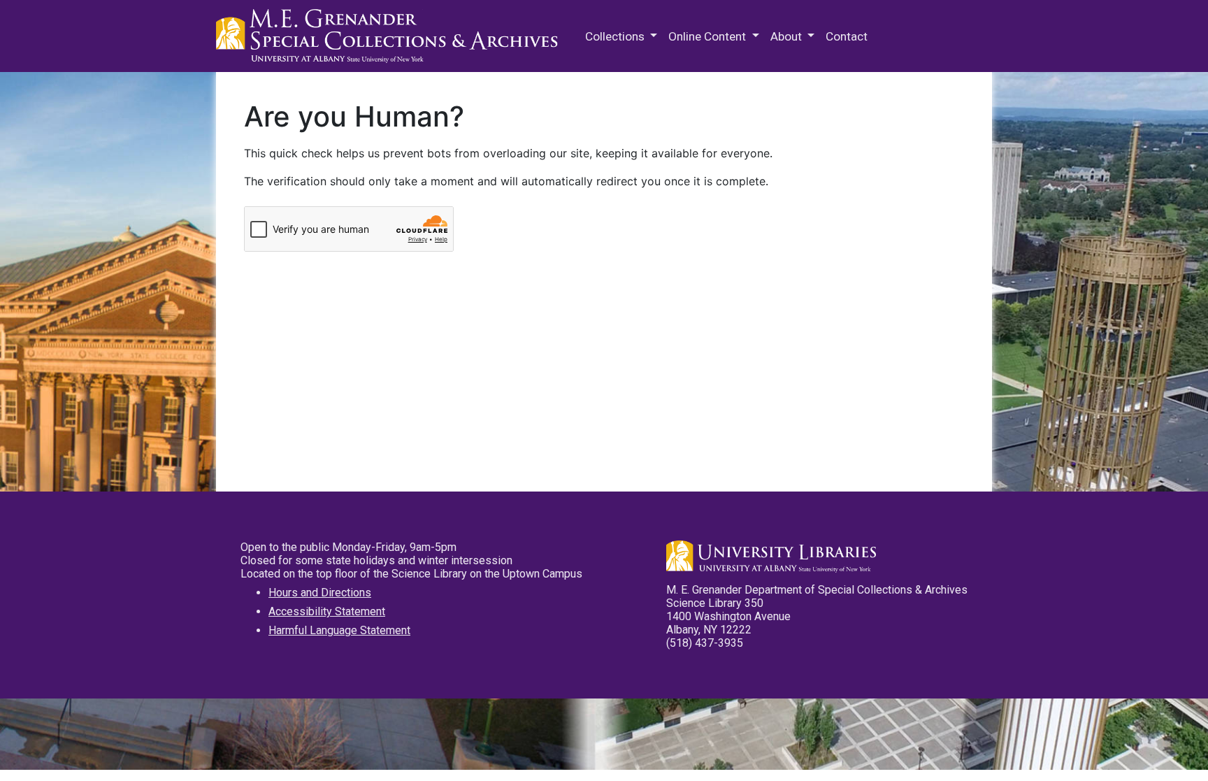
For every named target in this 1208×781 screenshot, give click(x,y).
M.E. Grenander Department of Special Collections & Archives (391, 36)
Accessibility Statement (326, 611)
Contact (847, 36)
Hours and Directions (319, 592)
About (787, 36)
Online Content (708, 36)
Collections (616, 36)
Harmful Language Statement (339, 630)
